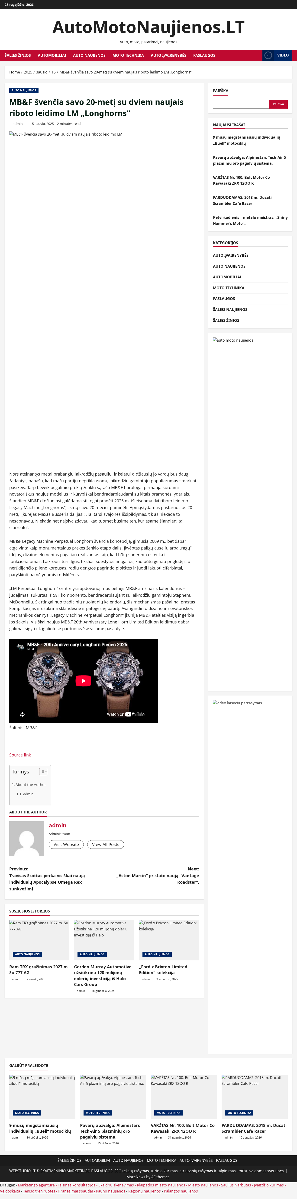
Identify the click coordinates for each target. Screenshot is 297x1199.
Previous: (47, 879)
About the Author (31, 784)
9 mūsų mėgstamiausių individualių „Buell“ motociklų (40, 1128)
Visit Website (66, 844)
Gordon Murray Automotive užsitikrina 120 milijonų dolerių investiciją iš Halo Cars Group (103, 975)
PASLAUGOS (204, 55)
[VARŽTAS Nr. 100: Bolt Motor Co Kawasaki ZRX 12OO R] (184, 1097)
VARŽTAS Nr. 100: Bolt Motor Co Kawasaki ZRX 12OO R (183, 1128)
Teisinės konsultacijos (76, 1185)
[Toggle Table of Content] (41, 772)
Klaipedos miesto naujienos (161, 1185)
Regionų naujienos (144, 1191)
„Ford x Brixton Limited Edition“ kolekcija (163, 969)
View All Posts (105, 844)
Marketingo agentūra (36, 1185)
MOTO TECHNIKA (128, 55)
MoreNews (135, 1176)
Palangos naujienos (181, 1191)
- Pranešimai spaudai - (76, 1191)
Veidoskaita (10, 1191)
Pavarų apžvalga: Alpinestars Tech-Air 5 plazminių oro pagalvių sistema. (110, 1131)
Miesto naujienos (203, 1185)
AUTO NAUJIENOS (89, 55)
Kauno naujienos (110, 1191)
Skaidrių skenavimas (116, 1185)
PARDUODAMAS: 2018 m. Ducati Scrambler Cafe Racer (254, 1128)
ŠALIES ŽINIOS (18, 55)
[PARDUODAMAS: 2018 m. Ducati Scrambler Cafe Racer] (255, 1097)
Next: (157, 875)
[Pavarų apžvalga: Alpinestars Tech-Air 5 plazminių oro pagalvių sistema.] (113, 1097)
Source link (20, 755)
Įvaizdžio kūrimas (269, 1185)
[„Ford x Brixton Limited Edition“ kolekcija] (169, 940)
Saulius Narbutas (236, 1185)
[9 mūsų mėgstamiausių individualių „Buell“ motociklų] (42, 1097)
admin (18, 123)
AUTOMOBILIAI (52, 55)
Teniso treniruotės (39, 1191)
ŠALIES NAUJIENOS (230, 309)
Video (283, 55)
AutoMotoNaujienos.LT (148, 26)
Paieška (220, 90)
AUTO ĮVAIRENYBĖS (168, 55)
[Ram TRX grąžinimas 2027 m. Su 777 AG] (39, 940)
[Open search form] (257, 55)
